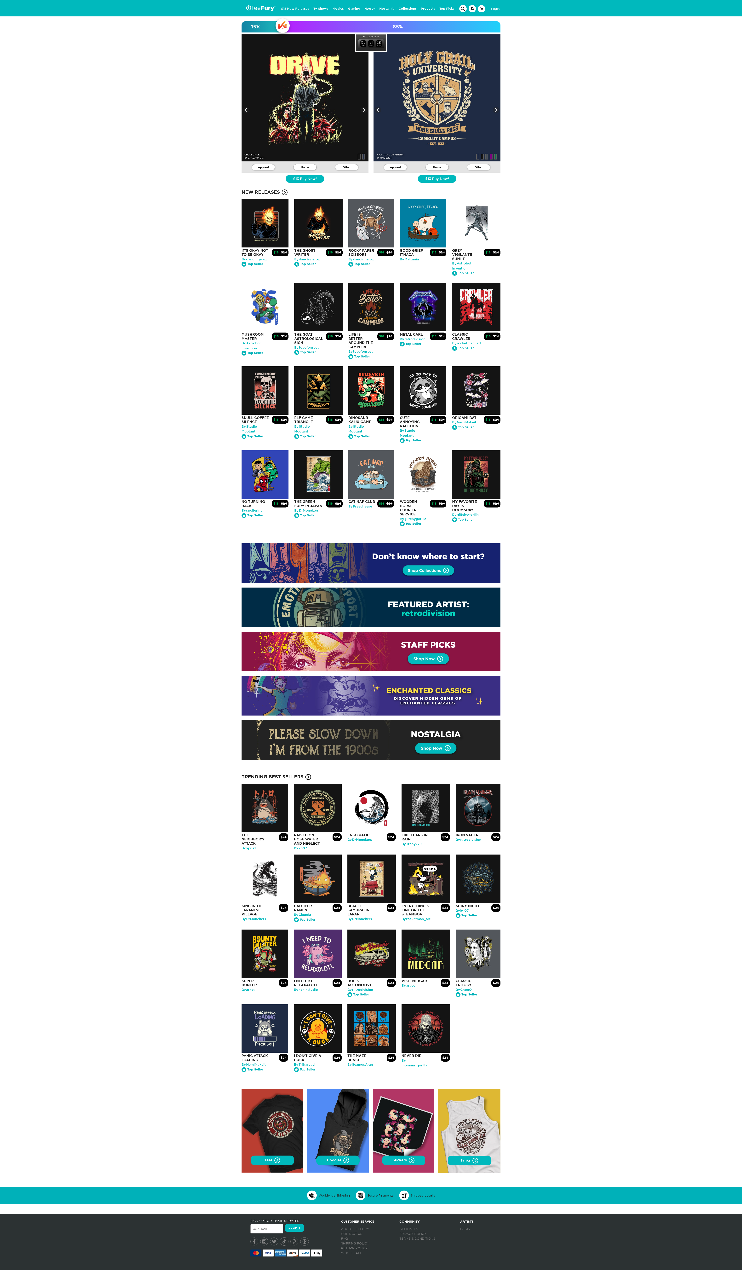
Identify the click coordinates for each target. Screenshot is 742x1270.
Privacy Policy (412, 1233)
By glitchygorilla (413, 519)
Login (495, 9)
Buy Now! (305, 179)
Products (428, 8)
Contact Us (351, 1233)
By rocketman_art (466, 343)
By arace (248, 989)
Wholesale (351, 1253)
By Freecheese (360, 506)
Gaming (354, 8)
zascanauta (256, 157)
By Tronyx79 (412, 844)
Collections (408, 8)
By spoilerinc (252, 510)
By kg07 (300, 848)
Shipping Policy (355, 1243)
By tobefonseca (306, 347)
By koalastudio (306, 989)
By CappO (464, 989)
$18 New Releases (295, 8)
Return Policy (354, 1248)
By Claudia (302, 914)
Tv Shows (320, 8)
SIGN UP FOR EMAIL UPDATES (274, 1221)
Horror (369, 8)
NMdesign (386, 157)
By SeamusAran (360, 1064)
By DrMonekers (306, 510)
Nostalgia (386, 8)
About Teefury (355, 1229)
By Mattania (409, 259)
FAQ (344, 1238)
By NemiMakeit (464, 422)
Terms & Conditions (417, 1238)
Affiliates (408, 1229)
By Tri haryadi (305, 1064)
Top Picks (446, 8)
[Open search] (463, 8)
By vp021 (249, 848)
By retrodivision (412, 339)
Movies (338, 8)
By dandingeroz (254, 259)
